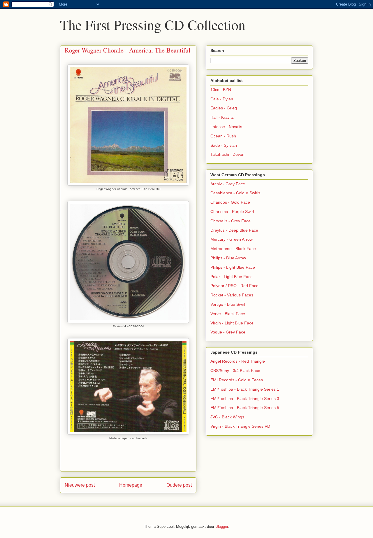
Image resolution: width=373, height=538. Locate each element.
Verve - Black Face (227, 313)
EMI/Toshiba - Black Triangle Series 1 (244, 389)
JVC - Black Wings (227, 417)
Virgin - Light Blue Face (232, 323)
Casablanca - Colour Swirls (235, 193)
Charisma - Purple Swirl (232, 211)
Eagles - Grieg (223, 108)
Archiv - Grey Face (227, 183)
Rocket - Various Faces (231, 295)
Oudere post (179, 485)
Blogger (221, 526)
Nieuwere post (80, 485)
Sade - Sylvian (223, 145)
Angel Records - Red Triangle (237, 361)
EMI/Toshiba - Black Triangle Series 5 (244, 407)
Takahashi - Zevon (227, 154)
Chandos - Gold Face (230, 202)
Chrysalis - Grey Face (230, 221)
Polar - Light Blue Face (231, 276)
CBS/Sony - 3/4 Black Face (235, 370)
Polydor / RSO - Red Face (234, 285)
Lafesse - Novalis (226, 126)
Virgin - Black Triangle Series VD (240, 426)
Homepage (130, 485)
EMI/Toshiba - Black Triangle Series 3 (244, 398)
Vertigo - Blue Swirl (227, 304)
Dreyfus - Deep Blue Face (234, 230)
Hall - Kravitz (222, 117)
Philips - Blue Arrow (228, 258)
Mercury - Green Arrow (231, 239)
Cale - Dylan (221, 99)
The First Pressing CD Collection (152, 24)
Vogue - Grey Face (227, 332)
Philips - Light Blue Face (232, 267)
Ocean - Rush (223, 136)
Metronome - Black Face (233, 248)
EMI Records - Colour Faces (236, 380)
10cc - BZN (220, 89)
